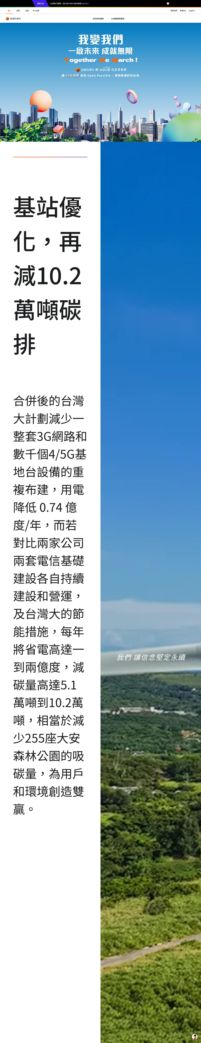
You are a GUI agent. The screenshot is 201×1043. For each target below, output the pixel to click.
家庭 (18, 10)
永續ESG (183, 10)
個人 (9, 10)
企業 (27, 10)
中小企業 (36, 10)
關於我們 (174, 10)
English (192, 10)
